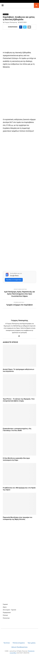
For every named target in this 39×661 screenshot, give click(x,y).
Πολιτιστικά (5, 14)
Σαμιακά (5, 604)
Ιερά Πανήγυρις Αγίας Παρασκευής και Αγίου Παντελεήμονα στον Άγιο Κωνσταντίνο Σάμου (19, 294)
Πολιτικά (5, 615)
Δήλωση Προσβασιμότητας (19, 647)
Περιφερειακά (7, 612)
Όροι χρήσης (31, 643)
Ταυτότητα (7, 643)
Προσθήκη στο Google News (13, 279)
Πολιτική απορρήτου (19, 643)
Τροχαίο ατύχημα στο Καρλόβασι (19, 305)
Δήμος (5, 607)
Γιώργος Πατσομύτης (11, 22)
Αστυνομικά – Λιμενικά (9, 609)
